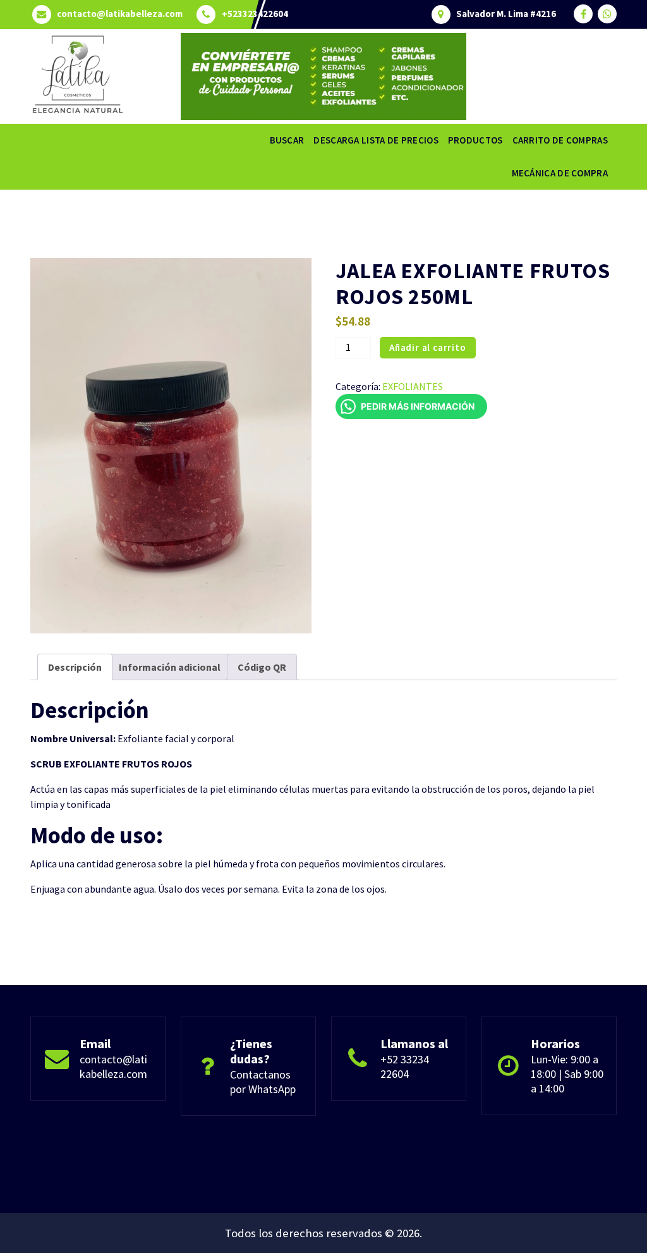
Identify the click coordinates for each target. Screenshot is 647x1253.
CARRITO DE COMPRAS (560, 140)
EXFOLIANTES (412, 386)
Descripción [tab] (75, 667)
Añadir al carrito (427, 347)
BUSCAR (287, 140)
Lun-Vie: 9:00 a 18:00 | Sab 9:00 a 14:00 (567, 1074)
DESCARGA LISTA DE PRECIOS (375, 140)
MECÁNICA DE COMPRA (560, 173)
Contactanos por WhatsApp (263, 1081)
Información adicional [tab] (170, 667)
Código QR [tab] (262, 667)
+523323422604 (255, 14)
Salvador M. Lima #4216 (506, 14)
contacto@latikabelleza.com (120, 14)
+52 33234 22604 (404, 1066)
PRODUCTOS (475, 140)
